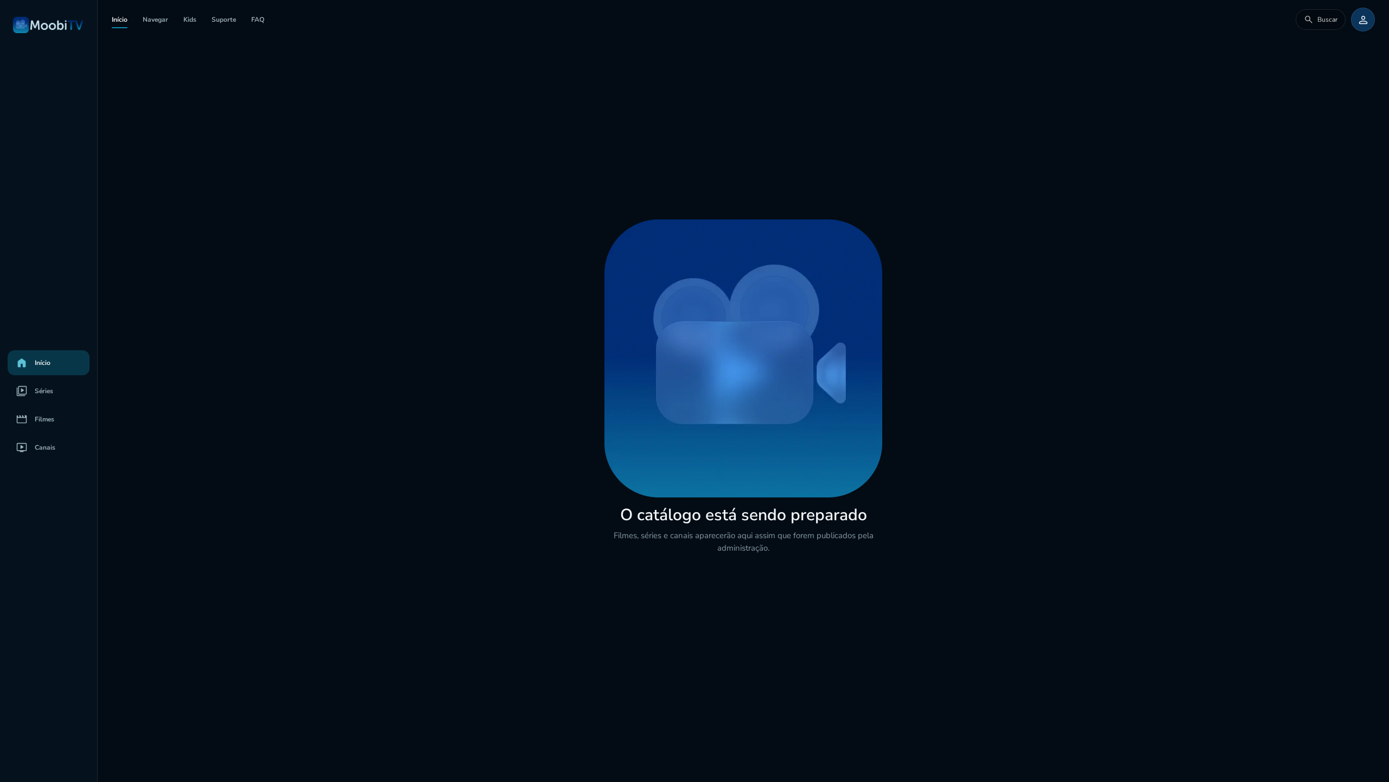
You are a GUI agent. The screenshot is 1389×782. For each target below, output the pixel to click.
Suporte (224, 19)
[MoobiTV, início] (49, 25)
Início (120, 19)
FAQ (257, 19)
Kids (189, 19)
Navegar (155, 19)
